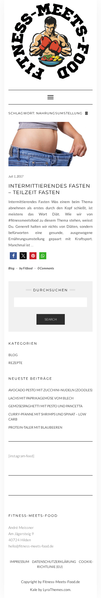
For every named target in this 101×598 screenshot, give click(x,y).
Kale (33, 589)
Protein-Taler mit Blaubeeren (35, 427)
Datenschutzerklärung (54, 562)
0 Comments (46, 268)
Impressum (19, 562)
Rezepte (15, 363)
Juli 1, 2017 (15, 176)
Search (51, 319)
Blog (11, 268)
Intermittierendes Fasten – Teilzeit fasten (49, 189)
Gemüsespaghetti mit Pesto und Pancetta (45, 406)
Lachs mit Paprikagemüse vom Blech (41, 398)
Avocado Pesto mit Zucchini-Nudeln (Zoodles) (50, 390)
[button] (13, 255)
